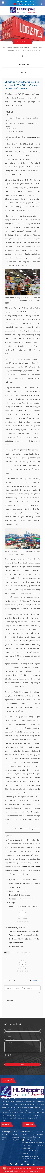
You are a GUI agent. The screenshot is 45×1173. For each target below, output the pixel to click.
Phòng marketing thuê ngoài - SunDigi (26, 1171)
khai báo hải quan (27, 867)
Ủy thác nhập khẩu (16, 946)
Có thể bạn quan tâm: (16, 131)
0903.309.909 (33, 4)
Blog (24, 56)
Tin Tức (10, 47)
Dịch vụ (14, 1132)
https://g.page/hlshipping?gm (26, 906)
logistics (13, 953)
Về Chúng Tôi (11, 129)
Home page (6, 1132)
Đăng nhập (36, 980)
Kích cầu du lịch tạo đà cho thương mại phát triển (22, 119)
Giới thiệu (5, 1134)
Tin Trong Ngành (18, 47)
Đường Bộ (5, 1140)
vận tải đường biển (24, 953)
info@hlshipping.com (22, 895)
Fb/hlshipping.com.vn (25, 899)
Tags (7, 953)
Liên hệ (14, 1134)
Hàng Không (16, 1140)
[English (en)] (19, 4)
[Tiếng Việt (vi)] (14, 4)
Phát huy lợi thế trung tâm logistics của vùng (22, 124)
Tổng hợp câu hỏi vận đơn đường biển (23, 935)
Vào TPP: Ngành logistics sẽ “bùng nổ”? (24, 931)
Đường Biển (16, 1137)
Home (4, 47)
